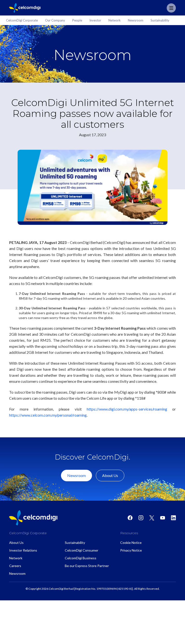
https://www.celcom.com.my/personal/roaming (48, 415)
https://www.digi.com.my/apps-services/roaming (127, 409)
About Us (110, 475)
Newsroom (76, 475)
